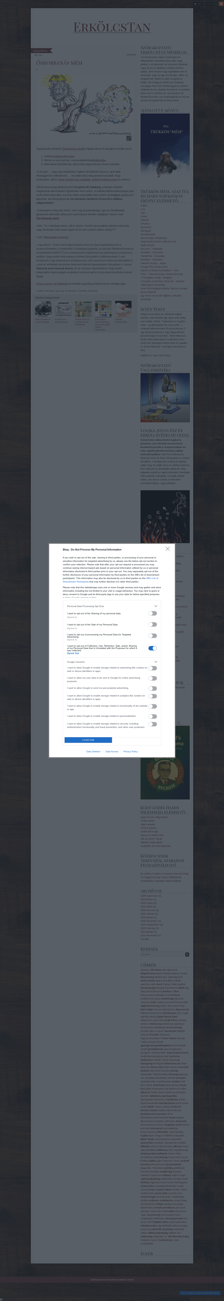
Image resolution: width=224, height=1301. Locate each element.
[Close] (169, 550)
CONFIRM (88, 740)
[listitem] (112, 606)
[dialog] (112, 650)
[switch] (152, 613)
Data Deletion (93, 751)
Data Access (112, 751)
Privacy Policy (130, 751)
